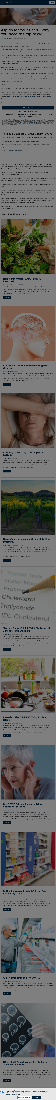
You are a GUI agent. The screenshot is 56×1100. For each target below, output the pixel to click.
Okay (36, 1097)
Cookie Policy (16, 1094)
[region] (28, 1094)
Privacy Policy (9, 1094)
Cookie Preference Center (24, 1097)
